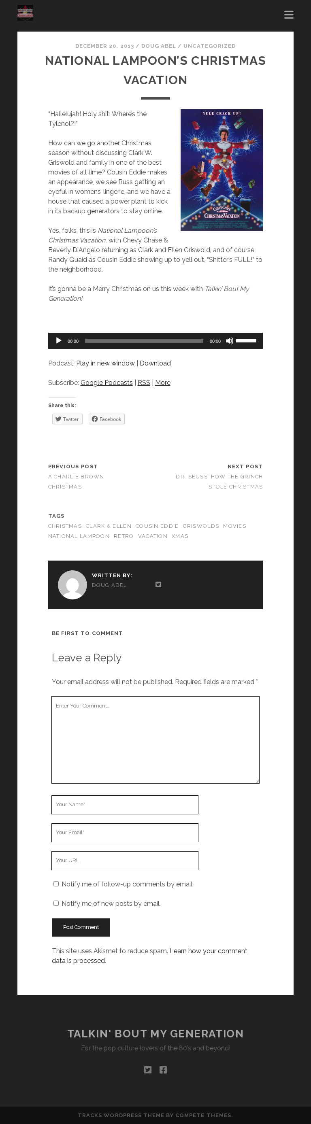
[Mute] (230, 341)
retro (124, 536)
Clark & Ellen (109, 526)
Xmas (180, 536)
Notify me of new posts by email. (111, 903)
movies (234, 526)
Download (155, 363)
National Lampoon (79, 536)
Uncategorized (209, 46)
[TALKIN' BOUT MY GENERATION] (25, 17)
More (162, 383)
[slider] (247, 340)
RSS (144, 383)
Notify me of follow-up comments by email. (128, 884)
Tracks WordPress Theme (121, 1115)
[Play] (59, 341)
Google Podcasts (107, 383)
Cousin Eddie (157, 526)
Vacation (153, 536)
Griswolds (201, 526)
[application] (155, 341)
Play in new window (105, 363)
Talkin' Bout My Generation (155, 1034)
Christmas (65, 526)
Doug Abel (158, 46)
